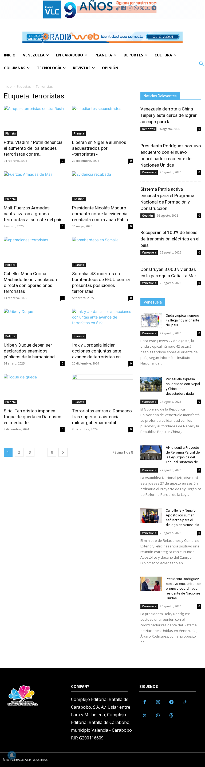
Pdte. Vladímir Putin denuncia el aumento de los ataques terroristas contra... (33, 148)
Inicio (8, 86)
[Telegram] (171, 702)
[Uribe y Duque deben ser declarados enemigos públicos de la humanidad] (34, 324)
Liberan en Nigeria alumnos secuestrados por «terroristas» (99, 148)
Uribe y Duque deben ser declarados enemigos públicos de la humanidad (29, 350)
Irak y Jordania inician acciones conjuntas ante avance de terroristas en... (98, 350)
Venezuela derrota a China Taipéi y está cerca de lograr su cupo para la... (168, 115)
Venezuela (149, 172)
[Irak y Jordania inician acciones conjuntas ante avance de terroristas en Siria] (102, 324)
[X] (144, 715)
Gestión (79, 199)
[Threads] (171, 715)
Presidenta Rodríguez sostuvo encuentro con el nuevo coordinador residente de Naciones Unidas (183, 588)
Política (10, 265)
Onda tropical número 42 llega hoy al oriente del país (182, 320)
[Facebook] (144, 702)
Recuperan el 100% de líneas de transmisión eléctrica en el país (169, 239)
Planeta (10, 133)
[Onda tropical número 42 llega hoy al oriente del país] (151, 320)
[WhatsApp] (158, 715)
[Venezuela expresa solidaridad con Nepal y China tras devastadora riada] (151, 384)
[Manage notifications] (11, 755)
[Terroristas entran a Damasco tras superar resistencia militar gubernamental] (102, 389)
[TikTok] (184, 702)
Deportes (148, 129)
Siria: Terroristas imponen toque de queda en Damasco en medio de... (32, 416)
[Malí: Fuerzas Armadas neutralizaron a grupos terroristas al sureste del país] (34, 186)
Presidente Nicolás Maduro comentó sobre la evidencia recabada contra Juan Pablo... (101, 213)
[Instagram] (158, 702)
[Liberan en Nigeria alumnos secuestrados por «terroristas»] (102, 121)
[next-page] (63, 452)
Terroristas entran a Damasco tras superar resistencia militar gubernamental (102, 416)
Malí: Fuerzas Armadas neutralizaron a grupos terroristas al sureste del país (33, 213)
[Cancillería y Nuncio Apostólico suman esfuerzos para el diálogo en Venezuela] (151, 515)
